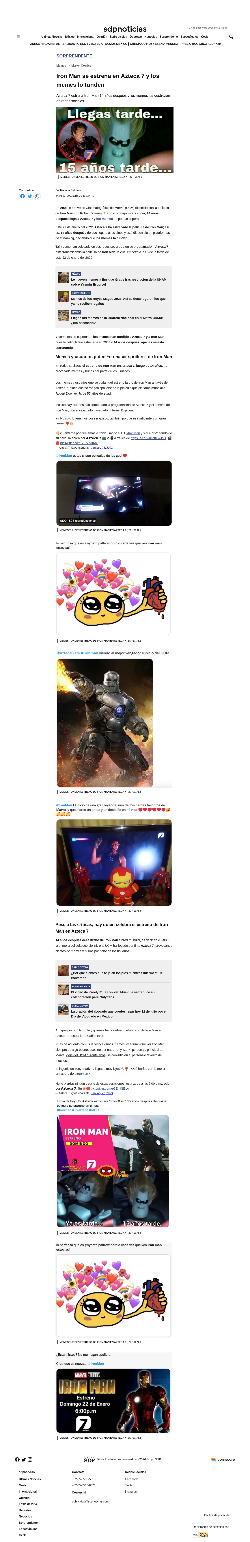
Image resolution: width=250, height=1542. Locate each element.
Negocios (150, 36)
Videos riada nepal (44, 43)
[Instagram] (30, 1459)
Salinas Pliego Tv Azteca (82, 43)
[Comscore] (223, 1459)
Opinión (102, 36)
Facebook (131, 1479)
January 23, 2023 (102, 447)
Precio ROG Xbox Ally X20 (201, 43)
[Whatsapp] (37, 196)
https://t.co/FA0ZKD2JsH (148, 438)
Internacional (85, 36)
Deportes (136, 36)
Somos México (116, 43)
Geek (204, 36)
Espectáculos (189, 36)
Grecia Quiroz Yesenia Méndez (154, 43)
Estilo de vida (118, 36)
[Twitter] (29, 196)
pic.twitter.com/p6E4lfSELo (110, 1088)
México (69, 36)
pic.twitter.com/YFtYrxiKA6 (79, 443)
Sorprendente (169, 36)
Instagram (131, 1491)
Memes (61, 65)
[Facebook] (22, 196)
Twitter (129, 1485)
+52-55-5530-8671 (84, 1485)
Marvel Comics (81, 65)
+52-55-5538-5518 (84, 1479)
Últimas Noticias (52, 36)
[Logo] (125, 29)
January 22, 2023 (102, 1093)
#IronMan (133, 433)
